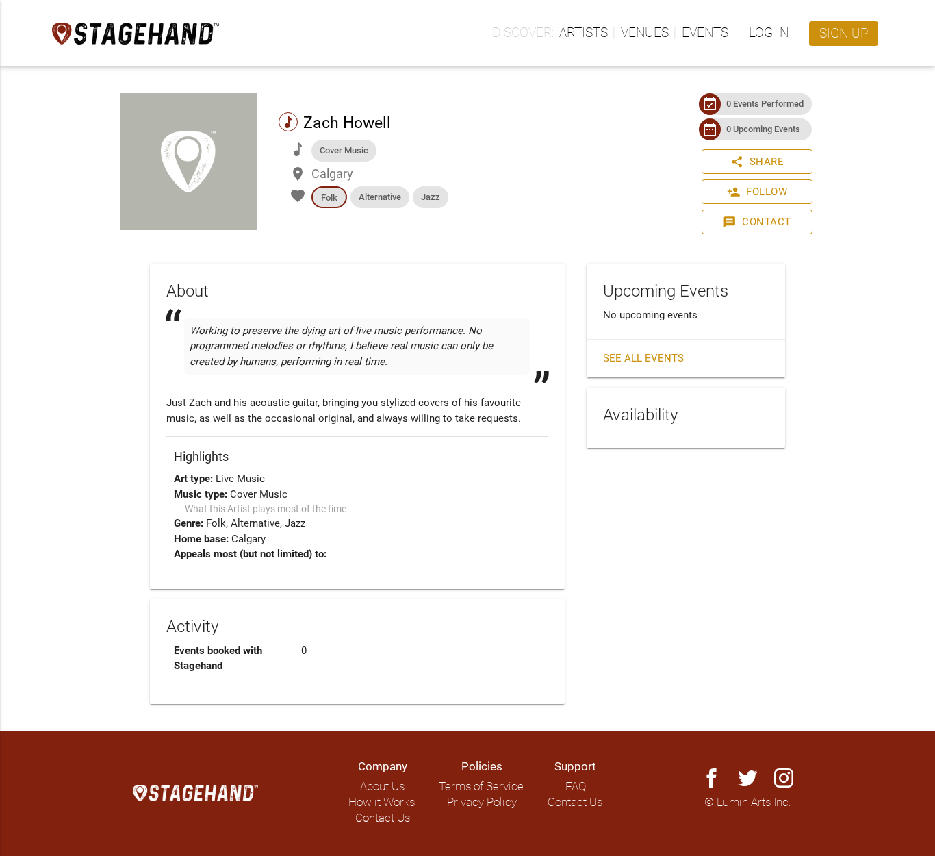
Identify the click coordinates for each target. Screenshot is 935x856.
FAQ (575, 786)
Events (705, 32)
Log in (769, 32)
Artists (583, 32)
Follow (757, 192)
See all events (643, 358)
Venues (645, 32)
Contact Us (382, 817)
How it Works (381, 802)
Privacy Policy (482, 802)
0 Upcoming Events (763, 129)
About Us (382, 786)
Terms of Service (481, 786)
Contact (757, 222)
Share (757, 161)
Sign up (843, 33)
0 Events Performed (765, 104)
